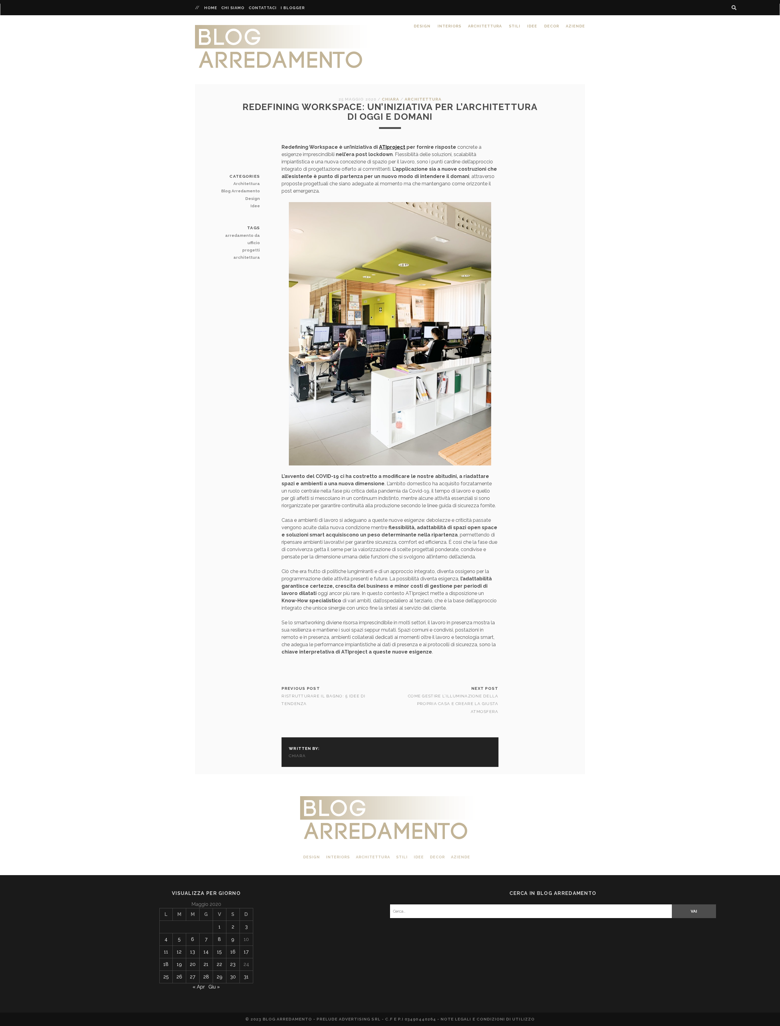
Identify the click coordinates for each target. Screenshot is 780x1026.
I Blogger (293, 7)
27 (192, 977)
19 (179, 964)
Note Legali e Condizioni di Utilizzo (488, 1019)
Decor (551, 26)
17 (246, 952)
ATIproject (392, 147)
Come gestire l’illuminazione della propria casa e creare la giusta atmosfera (453, 704)
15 (219, 952)
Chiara (390, 99)
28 (206, 977)
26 (179, 977)
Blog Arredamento (240, 191)
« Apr (199, 987)
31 (246, 977)
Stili (514, 26)
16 (233, 952)
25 (166, 977)
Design (422, 26)
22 (219, 964)
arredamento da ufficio (242, 239)
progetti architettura (246, 254)
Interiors (449, 26)
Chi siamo (232, 7)
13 (192, 952)
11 (166, 952)
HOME (210, 7)
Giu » (214, 987)
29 (219, 977)
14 (206, 952)
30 (233, 977)
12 (179, 952)
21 (206, 964)
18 (165, 964)
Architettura (485, 26)
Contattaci (263, 7)
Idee (532, 26)
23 (233, 964)
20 (193, 964)
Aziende (575, 26)
